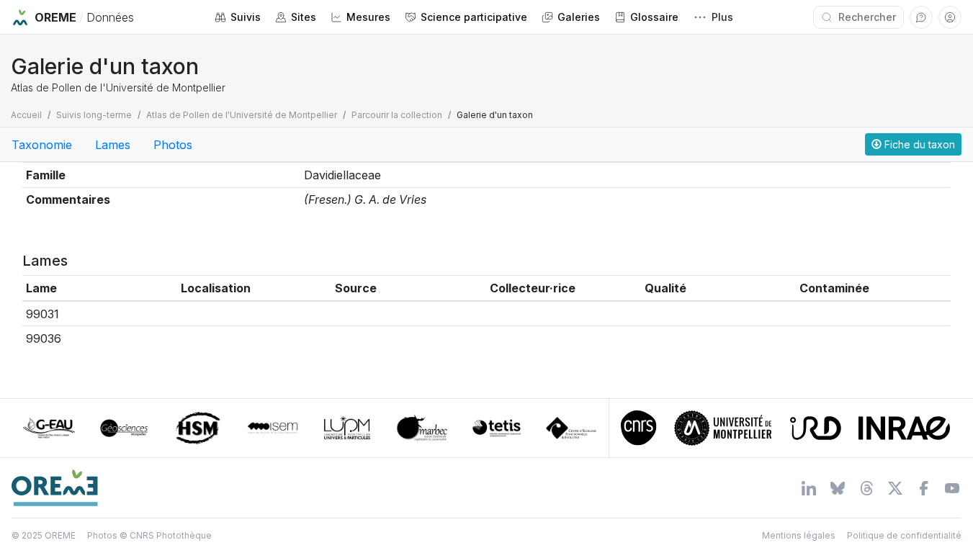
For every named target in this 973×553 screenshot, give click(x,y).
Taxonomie (42, 145)
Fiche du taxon (918, 144)
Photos (172, 145)
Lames (112, 145)
